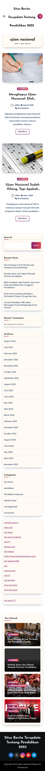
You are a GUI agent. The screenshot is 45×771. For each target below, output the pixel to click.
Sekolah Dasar (10, 500)
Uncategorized (10, 507)
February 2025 (10, 421)
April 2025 (8, 409)
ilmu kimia (8, 482)
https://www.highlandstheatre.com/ (20, 556)
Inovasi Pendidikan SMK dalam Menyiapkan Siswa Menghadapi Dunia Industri (20, 305)
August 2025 (10, 384)
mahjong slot (9, 571)
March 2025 (9, 415)
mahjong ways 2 (11, 523)
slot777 (7, 542)
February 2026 (10, 353)
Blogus (35, 764)
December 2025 (11, 360)
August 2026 (10, 341)
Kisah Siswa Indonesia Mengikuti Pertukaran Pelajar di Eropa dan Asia (20, 295)
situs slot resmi (10, 585)
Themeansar (22, 767)
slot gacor (8, 532)
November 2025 (11, 366)
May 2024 (8, 452)
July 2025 (8, 390)
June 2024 (9, 446)
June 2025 (9, 397)
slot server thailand (12, 537)
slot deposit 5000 (11, 561)
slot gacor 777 (10, 600)
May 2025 (8, 403)
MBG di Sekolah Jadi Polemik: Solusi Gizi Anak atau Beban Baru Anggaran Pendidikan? (21, 285)
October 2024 (10, 434)
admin (17, 105)
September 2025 (11, 378)
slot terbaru (9, 551)
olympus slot (9, 547)
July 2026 (8, 347)
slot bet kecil (9, 580)
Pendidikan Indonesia (13, 494)
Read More (22, 132)
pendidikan (22, 89)
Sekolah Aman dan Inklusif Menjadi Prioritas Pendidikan (19, 275)
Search (8, 237)
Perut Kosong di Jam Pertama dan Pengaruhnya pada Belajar (19, 266)
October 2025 (10, 372)
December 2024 (11, 427)
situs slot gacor (10, 590)
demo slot (8, 528)
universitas (9, 513)
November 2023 (11, 464)
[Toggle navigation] (4, 16)
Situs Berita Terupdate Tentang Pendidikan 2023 (21, 17)
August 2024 (10, 440)
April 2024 (8, 458)
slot (5, 566)
